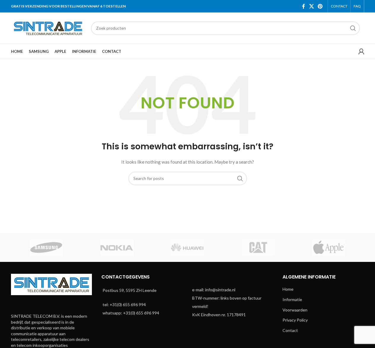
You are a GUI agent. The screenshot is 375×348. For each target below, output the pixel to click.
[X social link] (311, 6)
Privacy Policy (295, 319)
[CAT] (258, 247)
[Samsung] (46, 247)
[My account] (361, 51)
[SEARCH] (353, 28)
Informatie (292, 299)
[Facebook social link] (303, 6)
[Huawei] (187, 247)
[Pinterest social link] (320, 6)
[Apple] (328, 247)
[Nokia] (117, 247)
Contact (290, 330)
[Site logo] (48, 27)
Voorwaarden (295, 309)
